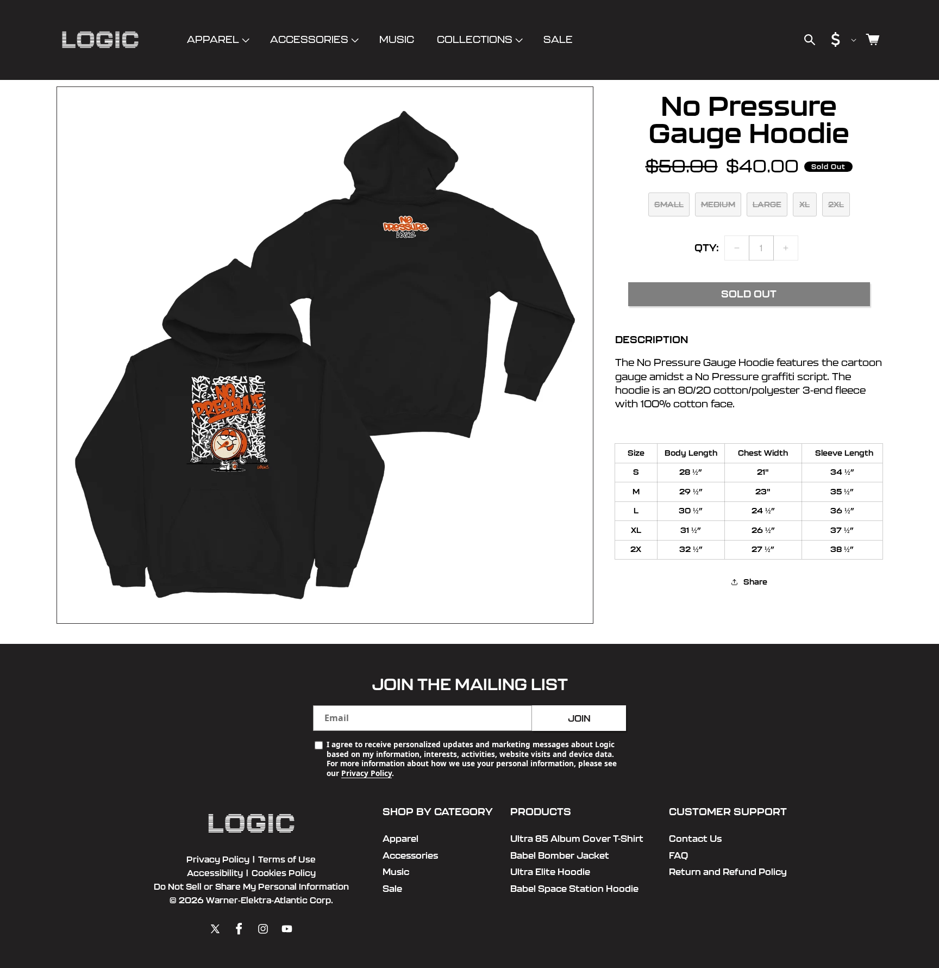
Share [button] (755, 581)
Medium (718, 204)
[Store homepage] (251, 823)
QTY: (706, 247)
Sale (392, 888)
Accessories (309, 39)
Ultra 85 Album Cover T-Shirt (576, 838)
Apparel (213, 39)
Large (767, 204)
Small (669, 204)
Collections (474, 39)
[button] (217, 40)
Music (396, 872)
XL (804, 204)
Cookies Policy (284, 873)
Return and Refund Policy (728, 872)
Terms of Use (287, 859)
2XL (836, 204)
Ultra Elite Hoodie (550, 872)
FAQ (678, 855)
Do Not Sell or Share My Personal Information (251, 886)
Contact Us (695, 838)
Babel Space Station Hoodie (574, 888)
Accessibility (215, 873)
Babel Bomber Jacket (559, 855)
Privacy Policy (366, 773)
